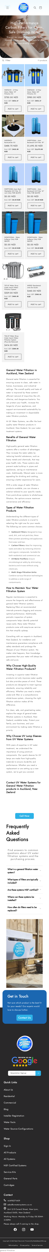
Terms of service (37, 1245)
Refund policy (13, 1245)
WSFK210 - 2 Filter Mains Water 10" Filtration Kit (11, 92)
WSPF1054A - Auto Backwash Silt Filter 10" (35, 141)
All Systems (9, 1159)
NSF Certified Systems (15, 1165)
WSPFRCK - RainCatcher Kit (9, 141)
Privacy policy (25, 1245)
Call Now (24, 816)
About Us (8, 1089)
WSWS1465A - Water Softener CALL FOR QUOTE (35, 239)
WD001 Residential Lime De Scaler (34, 287)
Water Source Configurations (18, 1128)
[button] (7, 7)
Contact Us (24, 1018)
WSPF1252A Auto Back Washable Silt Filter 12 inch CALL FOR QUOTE (12, 191)
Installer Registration (14, 1115)
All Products (10, 1152)
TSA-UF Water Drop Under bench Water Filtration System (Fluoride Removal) (11, 339)
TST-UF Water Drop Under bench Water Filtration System (11, 288)
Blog (6, 1109)
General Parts (10, 1178)
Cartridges (9, 1185)
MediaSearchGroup (39, 1241)
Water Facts (9, 1122)
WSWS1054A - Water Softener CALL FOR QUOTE (12, 239)
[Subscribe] (38, 1073)
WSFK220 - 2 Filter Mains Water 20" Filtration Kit (34, 92)
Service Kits (10, 1172)
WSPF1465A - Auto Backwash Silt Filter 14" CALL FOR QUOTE (35, 191)
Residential (9, 1096)
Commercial (10, 1102)
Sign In (7, 1146)
